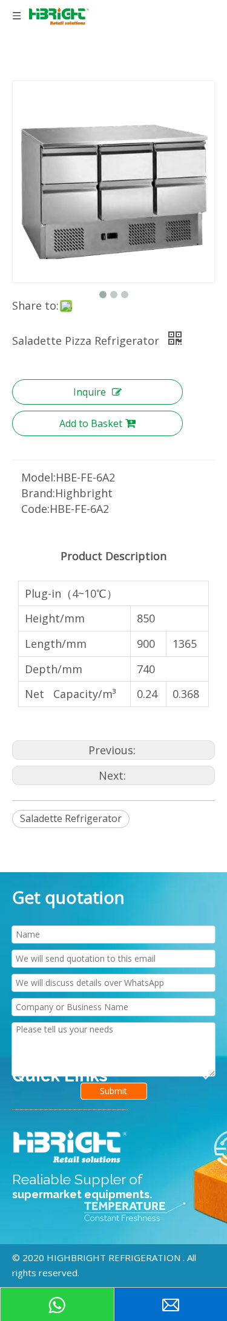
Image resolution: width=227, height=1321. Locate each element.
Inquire (89, 392)
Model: (38, 477)
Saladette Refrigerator (71, 818)
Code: (35, 508)
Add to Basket (90, 423)
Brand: (38, 493)
